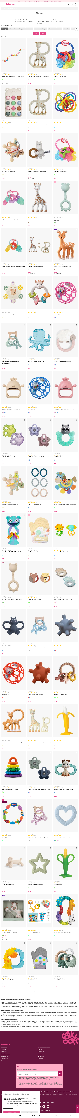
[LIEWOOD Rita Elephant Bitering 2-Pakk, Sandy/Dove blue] (54, 602)
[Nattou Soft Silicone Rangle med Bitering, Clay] (55, 222)
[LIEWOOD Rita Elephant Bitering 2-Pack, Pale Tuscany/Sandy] (55, 602)
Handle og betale (41, 1051)
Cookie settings (4, 1056)
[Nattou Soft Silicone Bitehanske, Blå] (4, 412)
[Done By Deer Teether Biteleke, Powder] (54, 364)
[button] (2, 4)
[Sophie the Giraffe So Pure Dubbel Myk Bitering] (28, 79)
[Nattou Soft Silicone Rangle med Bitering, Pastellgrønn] (54, 222)
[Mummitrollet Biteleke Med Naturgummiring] (28, 174)
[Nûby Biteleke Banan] (54, 745)
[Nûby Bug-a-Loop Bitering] (2, 840)
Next (76, 29)
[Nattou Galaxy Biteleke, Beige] (2, 174)
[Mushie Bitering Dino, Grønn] (57, 697)
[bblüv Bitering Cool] (54, 460)
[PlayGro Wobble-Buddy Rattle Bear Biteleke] (2, 555)
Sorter (43, 33)
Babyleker (38, 16)
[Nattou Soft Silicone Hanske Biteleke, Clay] (2, 412)
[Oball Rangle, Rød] (2, 697)
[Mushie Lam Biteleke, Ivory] (2, 887)
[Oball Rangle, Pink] (54, 317)
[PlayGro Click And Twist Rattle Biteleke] (54, 935)
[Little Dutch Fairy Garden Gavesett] (5, 935)
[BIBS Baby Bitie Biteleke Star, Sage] (28, 887)
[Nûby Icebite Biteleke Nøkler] (54, 174)
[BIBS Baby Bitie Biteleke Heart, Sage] (55, 840)
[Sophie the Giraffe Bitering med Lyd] (2, 317)
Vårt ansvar (40, 1058)
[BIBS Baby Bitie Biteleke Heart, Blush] (57, 840)
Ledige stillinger (4, 1058)
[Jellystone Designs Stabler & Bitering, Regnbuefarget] (2, 792)
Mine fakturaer (4, 1051)
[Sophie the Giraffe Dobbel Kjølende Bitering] (54, 792)
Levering (40, 1049)
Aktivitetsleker (13, 29)
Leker (34, 16)
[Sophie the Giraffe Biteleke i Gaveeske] (28, 222)
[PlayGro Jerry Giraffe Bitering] (2, 983)
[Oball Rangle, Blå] (55, 317)
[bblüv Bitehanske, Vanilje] (28, 555)
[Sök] (3, 8)
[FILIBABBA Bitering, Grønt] (29, 602)
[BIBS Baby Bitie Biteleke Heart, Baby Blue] (54, 840)
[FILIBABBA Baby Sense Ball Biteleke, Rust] (55, 650)
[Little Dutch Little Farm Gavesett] (2, 935)
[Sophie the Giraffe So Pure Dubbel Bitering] (28, 127)
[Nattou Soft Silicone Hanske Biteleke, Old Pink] (3, 412)
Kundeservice (4, 1047)
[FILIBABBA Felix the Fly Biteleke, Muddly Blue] (2, 650)
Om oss (2, 1061)
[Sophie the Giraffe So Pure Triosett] (28, 269)
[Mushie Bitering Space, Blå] (55, 697)
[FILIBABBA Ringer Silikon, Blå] (28, 507)
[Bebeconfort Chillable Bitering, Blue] (28, 364)
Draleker (37, 29)
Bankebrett (29, 29)
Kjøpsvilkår (3, 1049)
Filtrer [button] (36, 33)
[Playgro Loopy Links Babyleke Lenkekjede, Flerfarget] (2, 79)
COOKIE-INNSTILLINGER (29, 1113)
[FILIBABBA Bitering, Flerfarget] (28, 602)
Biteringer (44, 16)
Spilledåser (66, 29)
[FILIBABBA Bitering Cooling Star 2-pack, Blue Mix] (29, 460)
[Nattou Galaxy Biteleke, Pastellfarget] (3, 174)
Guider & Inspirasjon (5, 1054)
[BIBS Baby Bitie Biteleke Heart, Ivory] (58, 840)
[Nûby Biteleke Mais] (54, 887)
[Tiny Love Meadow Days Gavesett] (28, 935)
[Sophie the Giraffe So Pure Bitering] (28, 317)
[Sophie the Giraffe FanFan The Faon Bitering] (2, 745)
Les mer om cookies (8, 1108)
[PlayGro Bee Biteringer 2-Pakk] (2, 460)
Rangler (59, 29)
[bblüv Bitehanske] (28, 983)
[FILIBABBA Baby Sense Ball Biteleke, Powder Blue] (54, 650)
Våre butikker (41, 1056)
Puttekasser (52, 29)
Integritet (40, 1054)
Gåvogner (44, 29)
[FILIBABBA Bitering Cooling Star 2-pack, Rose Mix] (28, 460)
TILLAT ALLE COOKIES (12, 1113)
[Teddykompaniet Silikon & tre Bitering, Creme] (3, 364)
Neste (44, 991)
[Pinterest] (48, 1106)
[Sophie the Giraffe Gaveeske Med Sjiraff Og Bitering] (28, 745)
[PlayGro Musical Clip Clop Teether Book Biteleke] (54, 507)
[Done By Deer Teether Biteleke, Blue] (55, 364)
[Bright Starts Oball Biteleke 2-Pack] (54, 555)
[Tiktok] (43, 1106)
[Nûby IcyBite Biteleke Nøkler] (54, 79)
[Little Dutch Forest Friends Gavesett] (3, 935)
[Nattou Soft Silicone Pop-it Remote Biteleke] (2, 127)
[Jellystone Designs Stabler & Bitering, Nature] (3, 792)
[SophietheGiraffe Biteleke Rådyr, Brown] (54, 269)
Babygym (21, 29)
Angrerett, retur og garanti (44, 1047)
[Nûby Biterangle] (54, 127)
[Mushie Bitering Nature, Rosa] (54, 697)
